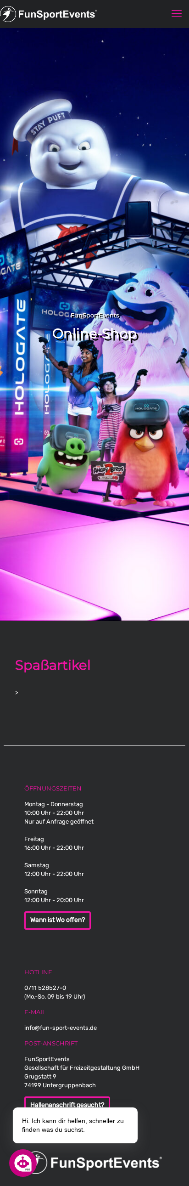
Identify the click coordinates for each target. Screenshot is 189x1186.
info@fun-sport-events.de (60, 1027)
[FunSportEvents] (94, 13)
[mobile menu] (176, 14)
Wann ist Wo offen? (57, 920)
